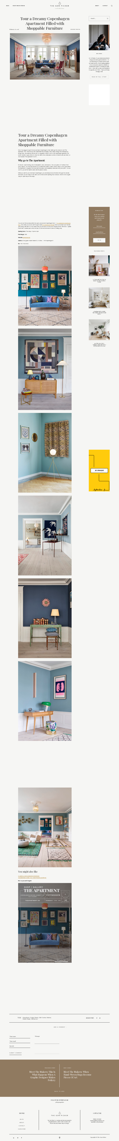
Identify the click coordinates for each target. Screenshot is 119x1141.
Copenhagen (25, 1017)
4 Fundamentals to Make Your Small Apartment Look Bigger (32, 877)
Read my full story (99, 77)
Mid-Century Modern (45, 1017)
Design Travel (75, 29)
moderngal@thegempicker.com (97, 1120)
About (97, 5)
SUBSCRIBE (22, 1129)
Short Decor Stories (19, 5)
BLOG (22, 1119)
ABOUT (22, 1122)
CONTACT (22, 1125)
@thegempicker (59, 1102)
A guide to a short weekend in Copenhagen (28, 876)
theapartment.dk (26, 237)
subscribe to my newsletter (97, 1122)
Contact (105, 5)
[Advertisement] (99, 156)
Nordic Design (26, 1019)
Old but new (34, 1019)
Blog (7, 5)
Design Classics (34, 1017)
